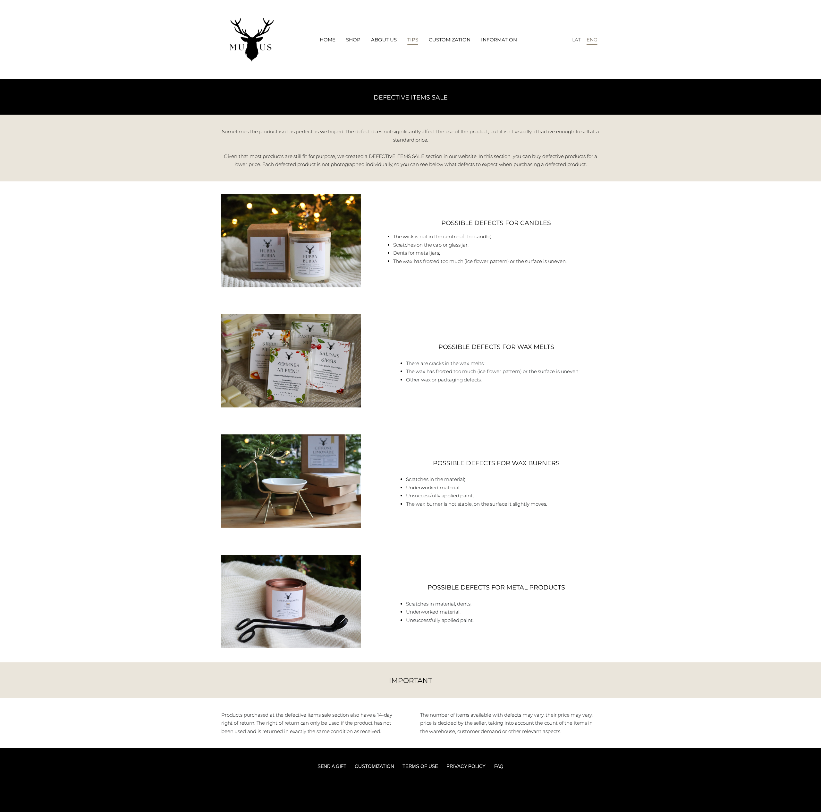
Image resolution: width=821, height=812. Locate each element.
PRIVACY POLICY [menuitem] (466, 766)
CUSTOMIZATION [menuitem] (449, 40)
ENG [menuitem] (592, 40)
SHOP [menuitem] (353, 40)
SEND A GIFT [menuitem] (331, 766)
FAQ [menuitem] (499, 766)
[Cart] (563, 39)
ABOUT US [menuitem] (383, 40)
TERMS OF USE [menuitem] (420, 766)
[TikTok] (410, 791)
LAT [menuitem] (576, 40)
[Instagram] (424, 791)
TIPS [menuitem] (412, 40)
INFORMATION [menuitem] (499, 40)
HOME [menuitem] (327, 40)
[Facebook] (397, 791)
